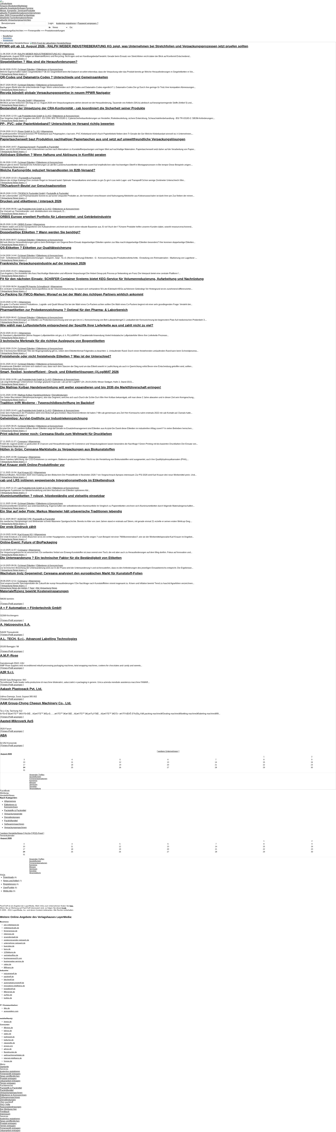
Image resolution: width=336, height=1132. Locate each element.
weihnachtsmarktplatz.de (14, 1055)
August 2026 (6, 754)
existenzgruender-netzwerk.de (16, 940)
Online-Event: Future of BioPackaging (28, 542)
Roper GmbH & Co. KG (29, 131)
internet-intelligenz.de (13, 1058)
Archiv (28, 833)
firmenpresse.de (10, 931)
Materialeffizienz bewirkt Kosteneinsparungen (34, 591)
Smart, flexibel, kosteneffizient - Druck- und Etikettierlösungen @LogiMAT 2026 (59, 372)
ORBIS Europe (25, 224)
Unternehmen (20, 14)
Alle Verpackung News (46, 588)
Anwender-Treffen (36, 775)
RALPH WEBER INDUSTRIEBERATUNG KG (39, 54)
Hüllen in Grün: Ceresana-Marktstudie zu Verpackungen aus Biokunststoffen (57, 449)
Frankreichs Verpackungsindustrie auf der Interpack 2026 (43, 263)
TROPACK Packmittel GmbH (31, 193)
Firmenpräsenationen (38, 779)
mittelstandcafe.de (11, 928)
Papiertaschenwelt (26, 147)
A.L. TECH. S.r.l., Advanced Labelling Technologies (38, 639)
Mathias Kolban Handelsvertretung (34, 395)
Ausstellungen (35, 777)
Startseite (4, 1067)
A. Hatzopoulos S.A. (15, 624)
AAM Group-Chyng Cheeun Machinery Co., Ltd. (35, 703)
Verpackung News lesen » (13, 59)
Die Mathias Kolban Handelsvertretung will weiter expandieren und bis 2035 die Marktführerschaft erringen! (80, 387)
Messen (32, 783)
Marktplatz (13, 7)
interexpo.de (9, 934)
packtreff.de (9, 976)
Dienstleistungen (60, 395)
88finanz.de (9, 967)
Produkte (17, 11)
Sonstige (33, 787)
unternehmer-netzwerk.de (14, 943)
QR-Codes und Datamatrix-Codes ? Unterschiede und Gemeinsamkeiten (54, 77)
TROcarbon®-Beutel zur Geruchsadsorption (33, 185)
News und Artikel (11, 881)
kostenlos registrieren (66, 23)
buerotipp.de (9, 946)
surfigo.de (8, 995)
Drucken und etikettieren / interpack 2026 (30, 201)
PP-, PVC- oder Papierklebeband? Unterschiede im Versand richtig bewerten (57, 123)
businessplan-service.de (14, 961)
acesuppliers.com (11, 1011)
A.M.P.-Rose (9, 655)
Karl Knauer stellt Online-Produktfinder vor (32, 465)
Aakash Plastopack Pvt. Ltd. (21, 689)
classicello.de (9, 1043)
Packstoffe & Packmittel (48, 147)
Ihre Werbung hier (8, 1109)
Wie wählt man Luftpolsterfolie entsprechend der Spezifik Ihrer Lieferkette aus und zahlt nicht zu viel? (76, 325)
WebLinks (7, 891)
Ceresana (22, 441)
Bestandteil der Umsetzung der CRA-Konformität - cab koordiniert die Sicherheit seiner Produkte (72, 108)
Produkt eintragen (8, 1078)
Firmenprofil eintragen (10, 1074)
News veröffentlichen (10, 1076)
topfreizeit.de (9, 1037)
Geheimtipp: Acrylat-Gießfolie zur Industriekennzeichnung (44, 418)
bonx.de (7, 949)
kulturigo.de (9, 1040)
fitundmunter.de (10, 1052)
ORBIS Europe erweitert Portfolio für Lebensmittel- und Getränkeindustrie (55, 216)
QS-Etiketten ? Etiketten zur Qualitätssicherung (35, 247)
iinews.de (8, 1021)
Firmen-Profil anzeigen (11, 603)
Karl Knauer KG (25, 472)
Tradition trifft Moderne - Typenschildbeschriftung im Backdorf (47, 403)
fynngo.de (8, 1061)
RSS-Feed (38, 833)
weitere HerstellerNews (12, 833)
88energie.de (9, 992)
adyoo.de (8, 1049)
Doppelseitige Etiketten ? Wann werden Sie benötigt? (40, 232)
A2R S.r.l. (7, 672)
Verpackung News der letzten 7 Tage (17, 588)
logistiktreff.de (9, 989)
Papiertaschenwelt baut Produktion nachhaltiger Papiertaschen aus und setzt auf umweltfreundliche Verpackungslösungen (92, 139)
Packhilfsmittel (11, 821)
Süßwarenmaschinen (14, 824)
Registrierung (9, 884)
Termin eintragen (8, 1083)
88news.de (8, 1028)
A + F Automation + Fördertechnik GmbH (30, 608)
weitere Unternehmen (168, 751)
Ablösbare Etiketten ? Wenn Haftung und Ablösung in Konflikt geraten (53, 154)
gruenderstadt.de (11, 937)
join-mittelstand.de (11, 925)
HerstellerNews (8, 36)
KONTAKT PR (24, 519)
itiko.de (7, 1008)
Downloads (8, 877)
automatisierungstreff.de (14, 983)
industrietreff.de (10, 973)
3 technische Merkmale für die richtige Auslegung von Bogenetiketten (52, 341)
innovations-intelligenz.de (14, 986)
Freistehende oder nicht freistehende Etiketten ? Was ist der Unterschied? (55, 356)
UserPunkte (8, 887)
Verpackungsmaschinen (15, 827)
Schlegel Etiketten (26, 69)
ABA (3, 735)
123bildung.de (10, 952)
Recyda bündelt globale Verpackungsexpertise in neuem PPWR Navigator (55, 92)
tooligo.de (8, 998)
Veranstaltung (35, 788)
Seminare (33, 785)
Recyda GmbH (25, 100)
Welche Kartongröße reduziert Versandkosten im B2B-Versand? (47, 170)
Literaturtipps (9, 4)
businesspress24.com (13, 958)
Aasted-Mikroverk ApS (16, 721)
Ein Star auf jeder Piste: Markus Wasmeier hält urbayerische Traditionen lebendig (61, 511)
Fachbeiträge (17, 16)
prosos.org (8, 1046)
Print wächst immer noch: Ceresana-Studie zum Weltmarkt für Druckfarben (56, 434)
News (16, 19)
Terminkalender (8, 40)
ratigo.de (7, 964)
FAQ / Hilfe (5, 1104)
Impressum (5, 1114)
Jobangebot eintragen (10, 1081)
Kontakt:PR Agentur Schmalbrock (33, 286)
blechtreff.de (9, 979)
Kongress (33, 781)
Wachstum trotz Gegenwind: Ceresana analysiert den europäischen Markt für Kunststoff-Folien (71, 573)
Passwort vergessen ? (88, 23)
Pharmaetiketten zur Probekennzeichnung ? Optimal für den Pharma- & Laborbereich (64, 310)
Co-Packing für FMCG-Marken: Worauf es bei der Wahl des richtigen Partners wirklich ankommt (71, 294)
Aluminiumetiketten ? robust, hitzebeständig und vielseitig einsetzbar (52, 496)
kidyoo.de (8, 1031)
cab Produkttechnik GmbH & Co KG (34, 116)
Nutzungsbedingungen (10, 1107)
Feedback (4, 1111)
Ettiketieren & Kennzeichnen (49, 69)
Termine (16, 9)
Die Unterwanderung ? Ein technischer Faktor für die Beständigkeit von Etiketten (61, 557)
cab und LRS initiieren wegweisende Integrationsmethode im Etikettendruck (57, 480)
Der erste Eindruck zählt (18, 527)
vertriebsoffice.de (11, 955)
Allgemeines (68, 54)
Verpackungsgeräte (13, 814)
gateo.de (7, 1034)
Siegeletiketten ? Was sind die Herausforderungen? (38, 61)
